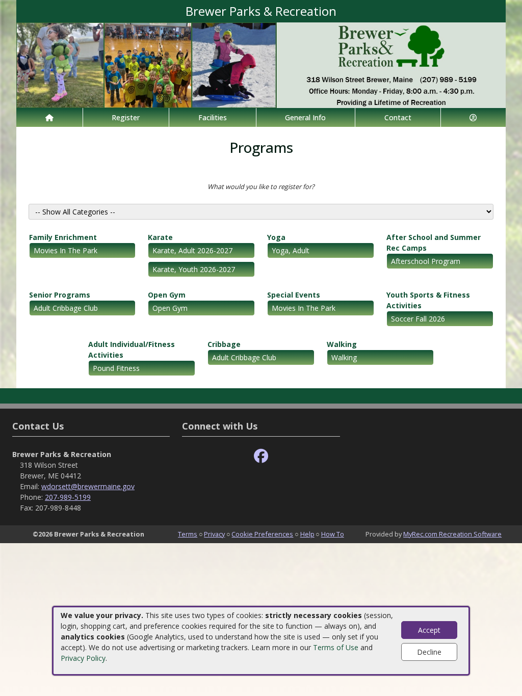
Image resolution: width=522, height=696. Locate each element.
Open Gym (167, 295)
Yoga (276, 237)
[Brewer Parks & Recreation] (261, 64)
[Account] (473, 117)
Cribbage (224, 344)
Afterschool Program (425, 261)
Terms (187, 534)
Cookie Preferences (262, 534)
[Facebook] (261, 456)
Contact (397, 117)
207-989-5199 (68, 497)
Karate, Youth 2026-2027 (193, 269)
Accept (429, 630)
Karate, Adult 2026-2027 (192, 250)
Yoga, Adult (290, 250)
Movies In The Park (65, 250)
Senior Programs (59, 295)
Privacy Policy (83, 658)
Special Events (293, 295)
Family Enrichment (63, 237)
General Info (305, 117)
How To (332, 534)
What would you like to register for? (261, 186)
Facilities (212, 117)
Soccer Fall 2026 (418, 319)
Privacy (214, 534)
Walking (342, 344)
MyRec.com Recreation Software (452, 534)
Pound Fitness (116, 368)
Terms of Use (335, 647)
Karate (160, 237)
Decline (429, 652)
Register (126, 117)
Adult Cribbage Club (66, 308)
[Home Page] (49, 117)
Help (307, 534)
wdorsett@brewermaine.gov (88, 486)
